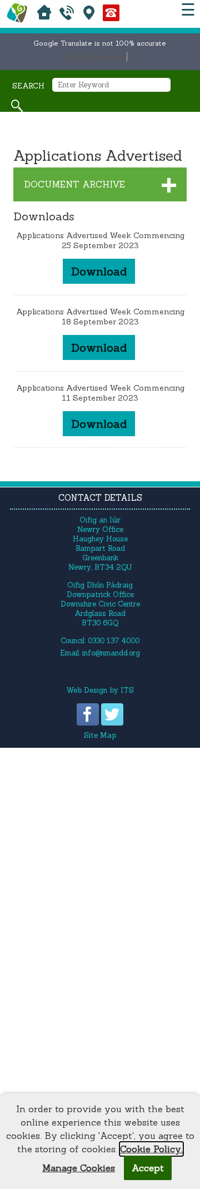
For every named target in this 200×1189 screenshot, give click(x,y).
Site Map (100, 735)
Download (99, 271)
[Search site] (17, 106)
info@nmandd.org (111, 653)
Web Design (86, 690)
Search (28, 86)
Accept (148, 1167)
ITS (127, 690)
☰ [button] (188, 10)
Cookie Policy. (151, 1149)
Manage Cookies (78, 1167)
